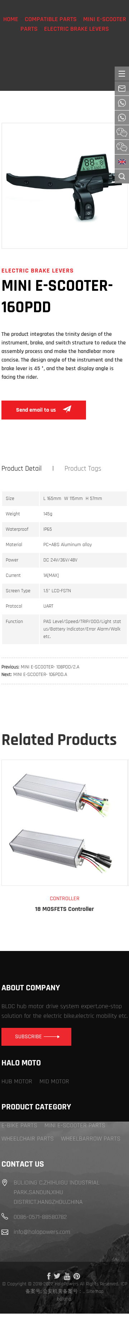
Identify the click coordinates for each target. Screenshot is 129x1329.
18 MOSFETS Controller (64, 909)
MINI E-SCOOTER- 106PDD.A (40, 674)
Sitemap (95, 1291)
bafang (64, 1299)
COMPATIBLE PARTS (51, 19)
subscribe (28, 1036)
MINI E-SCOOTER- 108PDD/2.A (50, 667)
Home (10, 19)
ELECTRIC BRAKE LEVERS (76, 29)
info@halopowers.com (42, 1232)
